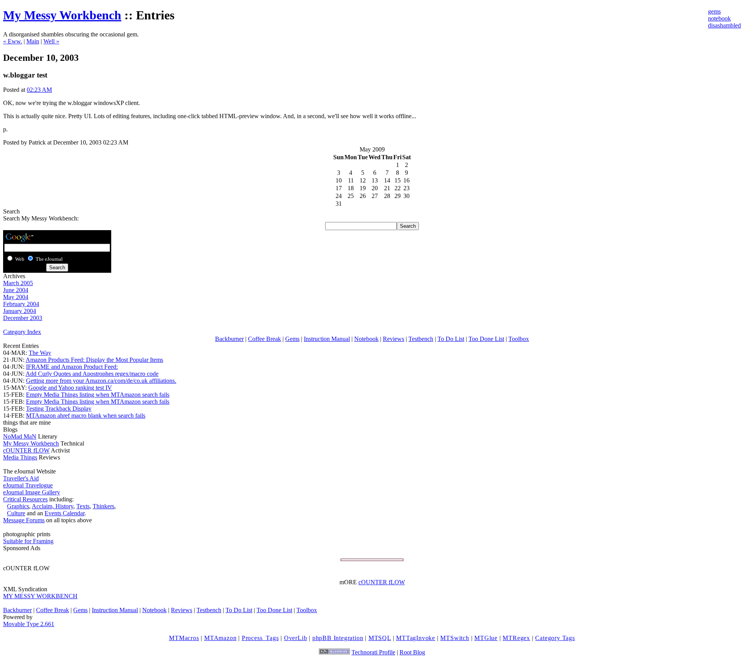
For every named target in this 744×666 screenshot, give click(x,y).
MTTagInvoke (415, 638)
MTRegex (516, 638)
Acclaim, (43, 506)
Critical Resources (25, 499)
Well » (51, 41)
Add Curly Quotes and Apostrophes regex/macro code (92, 373)
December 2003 (22, 318)
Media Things (20, 457)
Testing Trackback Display (58, 408)
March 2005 (18, 283)
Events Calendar (64, 513)
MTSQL (380, 638)
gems (714, 11)
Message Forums (24, 520)
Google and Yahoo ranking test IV (70, 387)
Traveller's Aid (21, 478)
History (64, 506)
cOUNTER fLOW (26, 450)
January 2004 (19, 311)
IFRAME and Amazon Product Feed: (72, 366)
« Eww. (12, 41)
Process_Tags (260, 638)
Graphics (18, 506)
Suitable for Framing (28, 541)
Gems (292, 339)
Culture (16, 513)
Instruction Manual (327, 339)
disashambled (724, 25)
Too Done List (486, 339)
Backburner (229, 339)
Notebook (366, 339)
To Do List (450, 339)
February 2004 (21, 304)
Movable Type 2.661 (28, 624)
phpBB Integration (337, 638)
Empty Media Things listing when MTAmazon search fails (97, 394)
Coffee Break (264, 339)
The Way (40, 352)
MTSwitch (454, 638)
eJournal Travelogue (28, 485)
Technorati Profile (373, 652)
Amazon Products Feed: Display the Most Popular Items (94, 359)
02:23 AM (39, 89)
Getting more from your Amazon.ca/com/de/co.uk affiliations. (101, 380)
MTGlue (486, 638)
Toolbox (518, 339)
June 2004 (15, 290)
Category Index (22, 332)
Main (32, 41)
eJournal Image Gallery (31, 492)
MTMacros (184, 638)
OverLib (295, 638)
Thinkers (103, 506)
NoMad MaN (19, 436)
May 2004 (15, 297)
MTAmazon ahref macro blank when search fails (85, 415)
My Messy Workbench (62, 15)
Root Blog (412, 652)
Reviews (393, 339)
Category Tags (555, 638)
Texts (83, 506)
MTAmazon (220, 638)
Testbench (420, 339)
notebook (719, 18)
